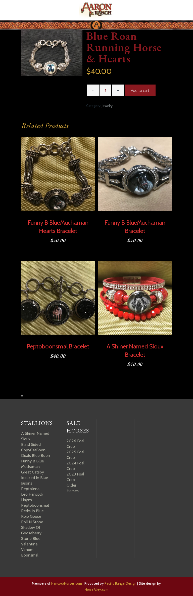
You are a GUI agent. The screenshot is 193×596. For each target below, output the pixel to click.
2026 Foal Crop (75, 444)
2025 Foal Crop (75, 455)
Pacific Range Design (120, 583)
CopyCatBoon (33, 450)
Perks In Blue (32, 510)
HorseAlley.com (97, 589)
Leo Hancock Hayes (32, 497)
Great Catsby (32, 472)
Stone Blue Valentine (30, 541)
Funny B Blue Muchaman (32, 464)
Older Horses (73, 488)
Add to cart (140, 90)
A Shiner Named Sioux (35, 436)
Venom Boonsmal (29, 552)
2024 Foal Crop (75, 466)
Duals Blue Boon (35, 455)
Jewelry (107, 105)
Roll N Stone (32, 522)
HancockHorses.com (66, 583)
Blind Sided (31, 444)
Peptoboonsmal (35, 505)
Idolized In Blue (34, 477)
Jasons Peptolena (30, 486)
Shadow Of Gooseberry (31, 530)
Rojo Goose (31, 516)
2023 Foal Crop (75, 477)
